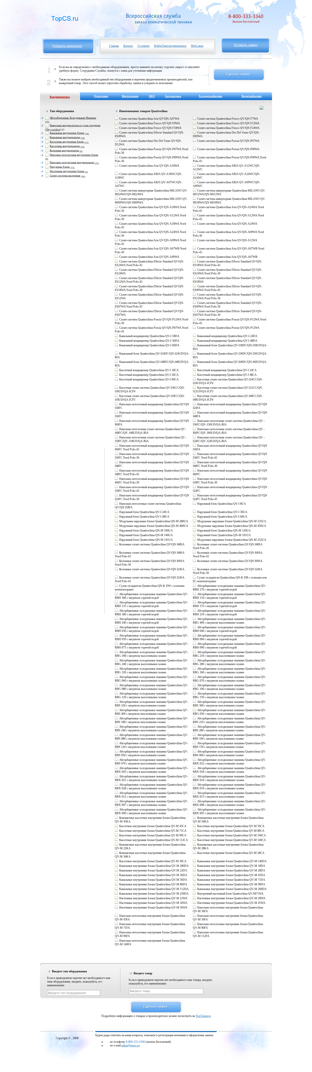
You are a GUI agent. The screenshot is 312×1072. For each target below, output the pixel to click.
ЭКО (151, 96)
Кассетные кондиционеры (65, 146)
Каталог (128, 46)
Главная (114, 46)
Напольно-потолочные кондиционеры (72, 162)
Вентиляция (130, 96)
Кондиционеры (60, 97)
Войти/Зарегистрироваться (170, 46)
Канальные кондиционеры (65, 137)
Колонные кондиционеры (64, 150)
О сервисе (143, 46)
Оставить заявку (246, 45)
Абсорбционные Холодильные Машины (73, 117)
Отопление (101, 96)
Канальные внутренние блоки (67, 132)
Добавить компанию (67, 46)
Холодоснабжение (210, 96)
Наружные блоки (60, 166)
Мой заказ (197, 46)
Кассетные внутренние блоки (67, 141)
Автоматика (173, 96)
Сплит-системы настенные (65, 175)
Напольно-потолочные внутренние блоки (74, 154)
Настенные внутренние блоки (67, 171)
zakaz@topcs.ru (130, 1045)
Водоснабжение (252, 96)
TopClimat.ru (203, 1016)
